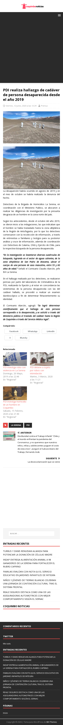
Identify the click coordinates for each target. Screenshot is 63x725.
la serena (16, 425)
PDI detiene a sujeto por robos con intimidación (40, 370)
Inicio (5, 713)
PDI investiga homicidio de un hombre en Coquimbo (14, 404)
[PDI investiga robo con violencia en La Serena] (15, 359)
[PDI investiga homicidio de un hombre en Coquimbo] (15, 393)
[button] (58, 15)
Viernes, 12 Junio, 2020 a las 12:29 (21, 105)
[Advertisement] (31, 51)
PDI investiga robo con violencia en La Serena (14, 369)
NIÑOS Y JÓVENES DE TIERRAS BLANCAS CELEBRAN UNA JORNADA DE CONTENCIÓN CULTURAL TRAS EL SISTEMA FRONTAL (30, 584)
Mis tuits (7, 643)
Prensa (44, 105)
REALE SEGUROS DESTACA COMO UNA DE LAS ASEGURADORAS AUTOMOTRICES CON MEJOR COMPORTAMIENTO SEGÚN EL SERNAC (27, 595)
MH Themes (51, 722)
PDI (28, 425)
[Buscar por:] (31, 533)
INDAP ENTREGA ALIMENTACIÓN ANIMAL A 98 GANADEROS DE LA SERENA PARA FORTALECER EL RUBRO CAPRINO (29, 563)
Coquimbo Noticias (16, 606)
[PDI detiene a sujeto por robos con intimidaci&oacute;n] (42, 359)
